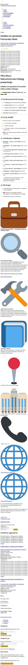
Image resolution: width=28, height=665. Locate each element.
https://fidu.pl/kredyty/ (6, 276)
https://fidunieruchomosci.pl (8, 472)
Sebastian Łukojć (5, 522)
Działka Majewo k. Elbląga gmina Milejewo (12, 546)
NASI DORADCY (7, 15)
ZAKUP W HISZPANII (8, 13)
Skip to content (4, 4)
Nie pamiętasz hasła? (6, 635)
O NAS (5, 10)
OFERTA (5, 11)
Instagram (6, 621)
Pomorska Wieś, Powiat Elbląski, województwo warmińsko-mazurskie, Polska (12, 43)
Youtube (5, 623)
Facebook (5, 620)
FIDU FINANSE (6, 16)
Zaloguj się (12, 649)
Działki (2, 32)
